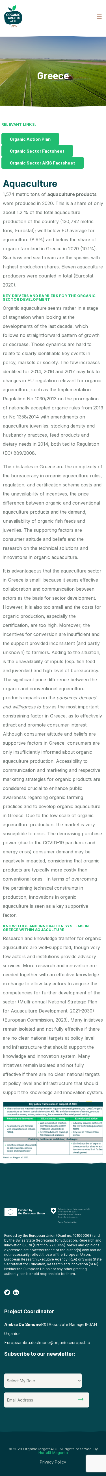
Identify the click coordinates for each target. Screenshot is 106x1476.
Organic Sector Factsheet (37, 150)
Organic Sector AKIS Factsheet (42, 162)
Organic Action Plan (30, 139)
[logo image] (13, 16)
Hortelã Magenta (53, 1452)
